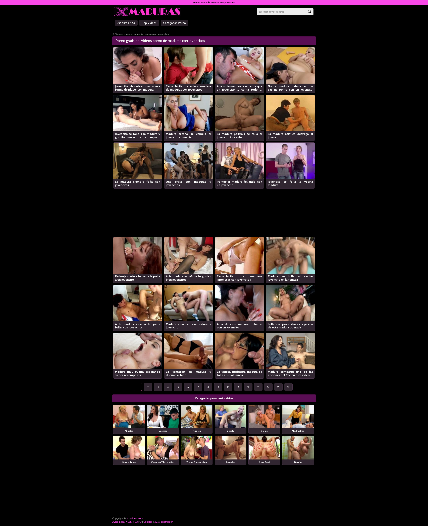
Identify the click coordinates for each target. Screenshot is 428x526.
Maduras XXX (126, 23)
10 (228, 387)
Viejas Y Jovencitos (196, 461)
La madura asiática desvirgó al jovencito (290, 135)
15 (278, 387)
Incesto (231, 430)
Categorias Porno (174, 23)
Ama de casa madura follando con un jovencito (239, 325)
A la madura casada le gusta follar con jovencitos (137, 325)
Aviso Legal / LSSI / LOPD (127, 521)
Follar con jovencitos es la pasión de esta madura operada (290, 325)
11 (238, 387)
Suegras (162, 430)
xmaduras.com (135, 518)
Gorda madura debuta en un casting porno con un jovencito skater (290, 88)
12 (248, 387)
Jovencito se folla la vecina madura (290, 183)
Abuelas (129, 430)
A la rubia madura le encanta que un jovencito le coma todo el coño (239, 88)
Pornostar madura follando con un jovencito (239, 183)
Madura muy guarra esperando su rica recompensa (137, 373)
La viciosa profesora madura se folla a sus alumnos (239, 373)
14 (268, 387)
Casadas (230, 461)
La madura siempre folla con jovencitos (137, 183)
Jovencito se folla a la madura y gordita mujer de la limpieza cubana (137, 135)
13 (258, 387)
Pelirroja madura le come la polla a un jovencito (137, 278)
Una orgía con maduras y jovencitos (188, 183)
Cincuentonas (129, 461)
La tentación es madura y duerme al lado (188, 373)
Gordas (298, 461)
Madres (197, 430)
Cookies (147, 521)
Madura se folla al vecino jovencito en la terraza (290, 278)
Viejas (264, 430)
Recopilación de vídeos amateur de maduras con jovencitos (188, 88)
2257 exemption (163, 521)
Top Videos (149, 23)
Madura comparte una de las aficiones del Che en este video (290, 373)
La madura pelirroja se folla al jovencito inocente (239, 135)
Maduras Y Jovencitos (163, 461)
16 (288, 387)
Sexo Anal (264, 461)
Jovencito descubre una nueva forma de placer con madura (137, 88)
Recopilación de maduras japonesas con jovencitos (239, 278)
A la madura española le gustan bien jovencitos (188, 278)
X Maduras (118, 33)
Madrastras (298, 430)
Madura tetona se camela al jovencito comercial (188, 135)
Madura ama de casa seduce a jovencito (188, 325)
